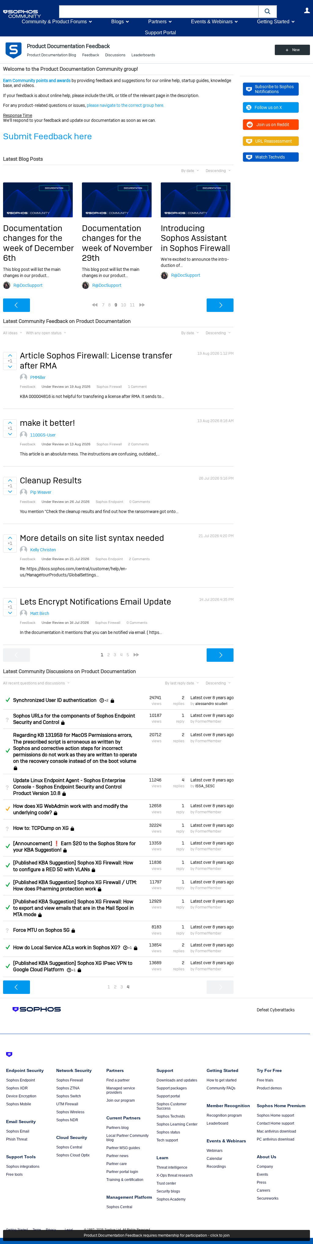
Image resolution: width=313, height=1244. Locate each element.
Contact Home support (275, 1123)
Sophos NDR (67, 1120)
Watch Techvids (270, 157)
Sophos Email (17, 1131)
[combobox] (158, 12)
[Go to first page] (95, 305)
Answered (7, 699)
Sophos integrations (22, 1166)
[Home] (30, 14)
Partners (157, 21)
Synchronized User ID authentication (55, 700)
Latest (212, 697)
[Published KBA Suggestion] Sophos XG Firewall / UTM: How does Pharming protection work (75, 885)
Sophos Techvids (170, 1116)
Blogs (117, 21)
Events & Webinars (212, 21)
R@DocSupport (27, 285)
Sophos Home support (275, 1115)
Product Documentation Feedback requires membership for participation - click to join (157, 1235)
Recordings (216, 1166)
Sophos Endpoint (20, 1080)
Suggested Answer (7, 808)
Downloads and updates (176, 1080)
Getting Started (273, 21)
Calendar (214, 1158)
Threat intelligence (171, 1167)
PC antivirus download (275, 1139)
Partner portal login (122, 1172)
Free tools (14, 1174)
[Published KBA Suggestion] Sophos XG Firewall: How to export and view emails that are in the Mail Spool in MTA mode (73, 908)
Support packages (171, 1088)
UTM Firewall (67, 1104)
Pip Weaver (40, 492)
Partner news (117, 1156)
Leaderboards (143, 55)
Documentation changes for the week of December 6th (38, 243)
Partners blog (117, 1128)
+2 (107, 700)
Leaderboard (217, 1123)
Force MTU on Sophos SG (41, 930)
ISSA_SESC (205, 786)
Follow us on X (268, 107)
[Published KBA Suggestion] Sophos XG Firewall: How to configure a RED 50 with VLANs (73, 866)
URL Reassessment (273, 141)
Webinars (215, 1150)
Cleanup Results (51, 480)
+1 (130, 948)
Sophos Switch (68, 1096)
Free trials (265, 1080)
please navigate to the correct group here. (125, 105)
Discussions (115, 55)
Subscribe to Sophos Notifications (274, 89)
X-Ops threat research (174, 1175)
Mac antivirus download (276, 1131)
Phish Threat (16, 1139)
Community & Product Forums (54, 21)
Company (265, 1166)
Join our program (120, 1100)
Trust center (166, 1183)
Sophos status (168, 1132)
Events (262, 1174)
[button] (268, 11)
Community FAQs (221, 1088)
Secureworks (267, 1198)
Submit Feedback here (47, 136)
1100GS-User (43, 435)
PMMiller (38, 377)
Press (261, 1182)
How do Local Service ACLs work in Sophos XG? (66, 947)
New (296, 49)
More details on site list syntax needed (92, 538)
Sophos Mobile (18, 1104)
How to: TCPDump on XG (41, 828)
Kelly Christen (43, 550)
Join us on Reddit (272, 124)
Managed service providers (120, 1090)
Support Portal (160, 32)
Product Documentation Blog (51, 55)
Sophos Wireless (70, 1112)
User (307, 10)
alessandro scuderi (211, 703)
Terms (37, 1229)
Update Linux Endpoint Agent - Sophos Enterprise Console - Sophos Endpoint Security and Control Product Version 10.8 (69, 786)
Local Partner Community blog (127, 1137)
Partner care (116, 1164)
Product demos (269, 1088)
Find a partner (118, 1080)
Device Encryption (21, 1096)
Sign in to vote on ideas (10, 355)
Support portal (168, 1096)
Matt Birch (39, 613)
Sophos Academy (171, 1199)
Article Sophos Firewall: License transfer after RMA (96, 360)
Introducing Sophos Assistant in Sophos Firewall (195, 238)
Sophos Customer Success (171, 1106)
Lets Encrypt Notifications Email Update (95, 601)
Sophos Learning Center (176, 1124)
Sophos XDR (17, 1088)
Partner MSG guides (123, 1148)
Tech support (167, 1140)
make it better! (47, 423)
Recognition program (224, 1115)
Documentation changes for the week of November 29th (117, 243)
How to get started (222, 1080)
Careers (263, 1190)
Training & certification (124, 1180)
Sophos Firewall (69, 1080)
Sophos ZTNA (67, 1088)
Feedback (90, 55)
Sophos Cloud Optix (73, 1155)
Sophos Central (69, 1147)
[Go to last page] (142, 305)
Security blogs (168, 1191)
